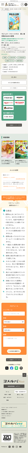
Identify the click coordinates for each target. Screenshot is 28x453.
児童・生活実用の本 (20, 391)
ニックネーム (8, 310)
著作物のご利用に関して (6, 413)
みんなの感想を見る (14, 82)
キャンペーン (20, 397)
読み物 (11, 9)
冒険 (5, 57)
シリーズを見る (13, 88)
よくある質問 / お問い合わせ (7, 411)
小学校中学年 (12, 57)
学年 (4, 318)
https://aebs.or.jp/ (21, 442)
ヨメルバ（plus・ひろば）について (9, 407)
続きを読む (4, 54)
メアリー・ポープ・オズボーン (12, 42)
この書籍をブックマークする (15, 125)
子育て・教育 (7, 394)
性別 (4, 326)
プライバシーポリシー (6, 415)
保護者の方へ (4, 409)
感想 (4, 334)
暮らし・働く (20, 394)
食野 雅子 (6, 45)
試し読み (14, 77)
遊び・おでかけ (7, 397)
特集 (7, 400)
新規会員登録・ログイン (14, 386)
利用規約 (3, 417)
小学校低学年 (22, 57)
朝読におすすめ (10, 60)
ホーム (7, 391)
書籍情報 (7, 9)
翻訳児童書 (19, 60)
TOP (2, 9)
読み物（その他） (18, 9)
